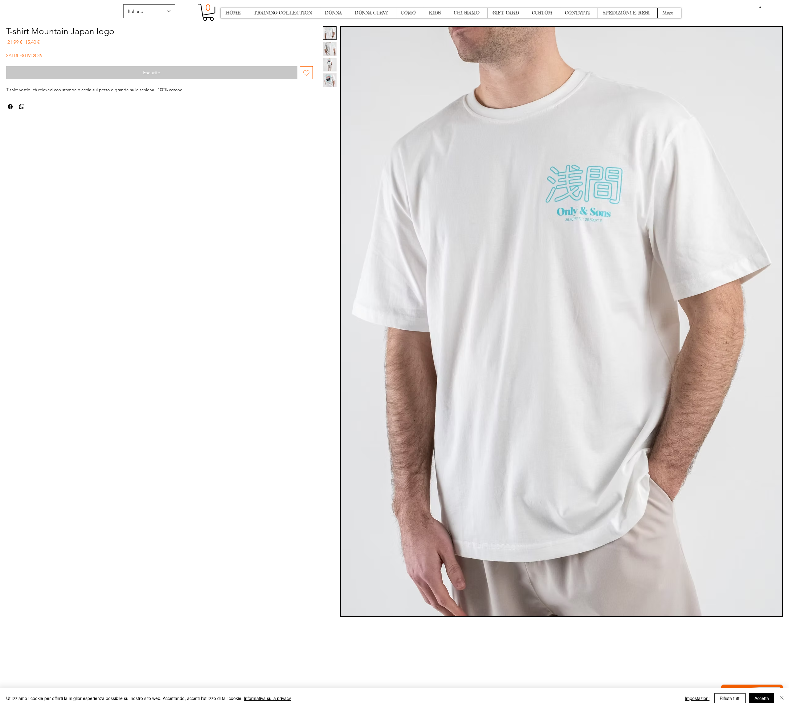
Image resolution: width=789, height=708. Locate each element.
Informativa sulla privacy (267, 698)
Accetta (761, 698)
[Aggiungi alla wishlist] (306, 72)
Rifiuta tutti (730, 698)
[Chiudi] (781, 698)
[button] (760, 7)
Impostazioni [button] (697, 698)
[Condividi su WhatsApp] (22, 106)
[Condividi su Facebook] (10, 106)
